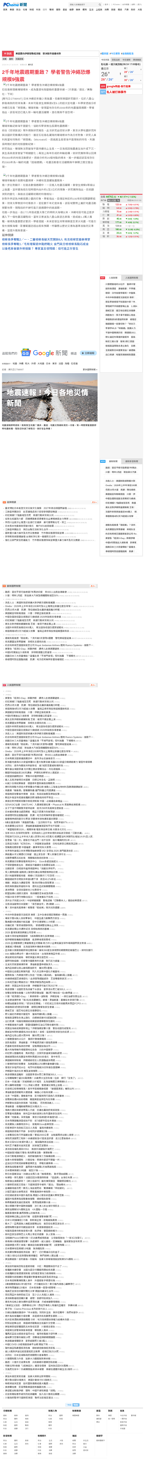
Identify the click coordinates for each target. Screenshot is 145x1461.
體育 (85, 9)
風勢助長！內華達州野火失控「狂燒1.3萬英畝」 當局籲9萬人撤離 (38, 975)
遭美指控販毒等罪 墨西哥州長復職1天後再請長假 (30, 1167)
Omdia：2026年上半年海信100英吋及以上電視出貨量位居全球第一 (39, 606)
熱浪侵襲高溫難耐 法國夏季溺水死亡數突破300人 (30, 1074)
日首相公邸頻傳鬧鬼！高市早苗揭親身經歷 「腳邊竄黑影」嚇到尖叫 (39, 1089)
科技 (38, 9)
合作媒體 (125, 5)
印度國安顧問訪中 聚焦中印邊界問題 (24, 776)
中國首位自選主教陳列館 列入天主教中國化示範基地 (32, 971)
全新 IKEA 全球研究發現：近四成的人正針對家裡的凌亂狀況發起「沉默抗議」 (44, 833)
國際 (45, 9)
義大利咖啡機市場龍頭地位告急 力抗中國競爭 (29, 1049)
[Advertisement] (50, 460)
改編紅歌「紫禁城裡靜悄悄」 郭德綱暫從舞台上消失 (31, 925)
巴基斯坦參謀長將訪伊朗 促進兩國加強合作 (27, 1046)
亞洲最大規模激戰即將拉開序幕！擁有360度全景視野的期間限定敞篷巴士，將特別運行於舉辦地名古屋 (57, 950)
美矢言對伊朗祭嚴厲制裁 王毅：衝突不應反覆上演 (30, 624)
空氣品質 (116, 60)
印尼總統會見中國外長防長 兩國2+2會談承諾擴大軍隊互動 (34, 1195)
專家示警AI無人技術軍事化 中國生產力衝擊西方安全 (32, 918)
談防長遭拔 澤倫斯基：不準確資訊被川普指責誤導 (31, 1042)
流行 (26, 1429)
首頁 (5, 9)
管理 (74, 1450)
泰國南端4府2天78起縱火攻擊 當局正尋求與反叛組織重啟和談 (37, 631)
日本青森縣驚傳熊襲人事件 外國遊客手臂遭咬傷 (30, 1280)
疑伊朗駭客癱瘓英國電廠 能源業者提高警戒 (27, 939)
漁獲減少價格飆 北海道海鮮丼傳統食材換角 (27, 946)
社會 (25, 9)
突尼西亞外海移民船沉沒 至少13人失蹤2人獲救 (29, 1295)
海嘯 (67, 363)
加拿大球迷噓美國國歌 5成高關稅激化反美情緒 (29, 936)
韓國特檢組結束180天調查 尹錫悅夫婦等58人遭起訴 (32, 772)
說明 (133, 5)
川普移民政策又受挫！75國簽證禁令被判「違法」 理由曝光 (35, 1184)
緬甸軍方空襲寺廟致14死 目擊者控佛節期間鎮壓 (30, 1337)
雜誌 (120, 9)
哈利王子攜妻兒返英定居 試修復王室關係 (26, 1145)
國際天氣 (123, 1425)
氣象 (122, 1411)
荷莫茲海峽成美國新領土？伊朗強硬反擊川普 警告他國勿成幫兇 (38, 1028)
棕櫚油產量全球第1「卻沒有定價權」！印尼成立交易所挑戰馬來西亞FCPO (43, 1003)
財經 (32, 9)
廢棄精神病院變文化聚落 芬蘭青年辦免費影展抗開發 (31, 819)
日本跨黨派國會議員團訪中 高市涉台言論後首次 (30, 758)
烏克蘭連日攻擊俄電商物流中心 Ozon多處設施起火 (31, 861)
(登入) (139, 5)
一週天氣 (123, 1419)
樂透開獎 (137, 60)
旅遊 (113, 9)
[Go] (99, 4)
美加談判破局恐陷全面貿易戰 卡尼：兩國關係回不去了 (33, 1266)
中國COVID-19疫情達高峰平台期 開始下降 (26, 1344)
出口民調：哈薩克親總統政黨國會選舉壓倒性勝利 (30, 1021)
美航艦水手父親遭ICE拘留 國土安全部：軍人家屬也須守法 (35, 854)
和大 (27, 363)
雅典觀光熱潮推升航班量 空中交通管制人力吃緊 (30, 922)
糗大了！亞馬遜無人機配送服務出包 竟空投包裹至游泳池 (34, 1223)
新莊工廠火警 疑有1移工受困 (119, 341)
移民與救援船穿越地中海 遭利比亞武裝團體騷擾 (30, 886)
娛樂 (78, 9)
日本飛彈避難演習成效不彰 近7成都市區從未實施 (30, 1121)
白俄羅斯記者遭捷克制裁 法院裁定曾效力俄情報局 (30, 1273)
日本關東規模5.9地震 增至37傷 (21, 1170)
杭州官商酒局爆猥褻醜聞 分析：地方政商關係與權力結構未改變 (37, 1319)
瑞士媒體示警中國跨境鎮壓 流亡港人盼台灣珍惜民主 (32, 1206)
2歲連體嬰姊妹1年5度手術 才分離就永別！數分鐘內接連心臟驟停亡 (40, 1284)
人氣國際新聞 (131, 278)
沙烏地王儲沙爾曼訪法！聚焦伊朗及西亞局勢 (27, 982)
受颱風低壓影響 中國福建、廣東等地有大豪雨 (28, 847)
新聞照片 (42, 1436)
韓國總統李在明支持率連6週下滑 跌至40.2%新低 (30, 879)
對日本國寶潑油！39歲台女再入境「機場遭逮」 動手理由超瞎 (36, 1174)
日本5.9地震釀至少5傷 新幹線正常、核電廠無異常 (31, 1220)
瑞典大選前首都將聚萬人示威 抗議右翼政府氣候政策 (32, 1110)
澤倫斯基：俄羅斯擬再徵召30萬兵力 (23, 1106)
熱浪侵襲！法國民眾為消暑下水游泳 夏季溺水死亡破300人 (35, 989)
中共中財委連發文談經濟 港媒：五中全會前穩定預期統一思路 (36, 915)
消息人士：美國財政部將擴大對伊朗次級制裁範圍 (30, 602)
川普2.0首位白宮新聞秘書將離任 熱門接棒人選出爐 (31, 1255)
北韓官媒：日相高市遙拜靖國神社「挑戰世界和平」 (31, 868)
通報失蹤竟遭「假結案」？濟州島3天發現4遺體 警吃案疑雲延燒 (38, 638)
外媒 (33, 363)
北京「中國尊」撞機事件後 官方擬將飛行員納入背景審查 (34, 1096)
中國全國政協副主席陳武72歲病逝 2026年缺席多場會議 (33, 617)
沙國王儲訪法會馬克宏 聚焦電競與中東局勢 (27, 1192)
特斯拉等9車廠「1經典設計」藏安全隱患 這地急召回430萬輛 (36, 1366)
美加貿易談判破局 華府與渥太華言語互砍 (26, 957)
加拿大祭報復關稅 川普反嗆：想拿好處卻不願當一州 (32, 1160)
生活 (91, 9)
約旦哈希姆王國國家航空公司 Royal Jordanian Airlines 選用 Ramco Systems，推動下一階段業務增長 (56, 645)
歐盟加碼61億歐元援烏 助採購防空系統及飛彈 (29, 893)
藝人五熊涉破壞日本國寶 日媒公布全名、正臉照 (30, 780)
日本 (48, 363)
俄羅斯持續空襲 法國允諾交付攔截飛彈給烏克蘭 (30, 1270)
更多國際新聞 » (90, 369)
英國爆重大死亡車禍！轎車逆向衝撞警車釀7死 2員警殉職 (34, 1245)
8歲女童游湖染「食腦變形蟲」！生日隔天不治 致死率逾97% (36, 822)
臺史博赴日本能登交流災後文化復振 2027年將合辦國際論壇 (36, 508)
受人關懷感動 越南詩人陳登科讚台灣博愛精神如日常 (31, 872)
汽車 (126, 9)
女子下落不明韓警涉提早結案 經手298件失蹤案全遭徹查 (34, 808)
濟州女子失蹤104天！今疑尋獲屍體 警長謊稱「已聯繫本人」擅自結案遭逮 (43, 900)
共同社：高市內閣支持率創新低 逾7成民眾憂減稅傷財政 (34, 765)
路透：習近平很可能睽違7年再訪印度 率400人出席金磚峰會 (36, 592)
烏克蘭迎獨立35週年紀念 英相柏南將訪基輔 (27, 929)
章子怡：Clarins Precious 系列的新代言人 (26, 1309)
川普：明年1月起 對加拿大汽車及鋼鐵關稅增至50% (31, 595)
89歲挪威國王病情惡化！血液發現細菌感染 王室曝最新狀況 (36, 978)
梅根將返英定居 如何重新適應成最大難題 (26, 1383)
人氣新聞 (109, 278)
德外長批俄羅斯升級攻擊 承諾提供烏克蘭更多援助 (31, 1316)
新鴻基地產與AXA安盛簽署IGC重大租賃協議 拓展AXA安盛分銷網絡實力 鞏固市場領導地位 (51, 762)
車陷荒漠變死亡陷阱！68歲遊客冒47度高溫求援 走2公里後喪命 (37, 1138)
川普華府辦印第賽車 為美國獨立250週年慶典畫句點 (32, 1064)
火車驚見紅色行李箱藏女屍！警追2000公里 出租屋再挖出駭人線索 (39, 1135)
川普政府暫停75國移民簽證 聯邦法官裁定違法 (29, 1398)
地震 (15, 363)
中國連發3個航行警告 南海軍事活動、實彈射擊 (28, 1152)
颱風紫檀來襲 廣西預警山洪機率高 (22, 1213)
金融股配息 (127, 54)
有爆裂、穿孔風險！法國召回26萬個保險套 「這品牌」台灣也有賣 (38, 1177)
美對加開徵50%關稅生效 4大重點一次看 (26, 1209)
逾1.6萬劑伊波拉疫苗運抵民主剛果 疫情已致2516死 (32, 1351)
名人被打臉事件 (116, 92)
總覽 (74, 1441)
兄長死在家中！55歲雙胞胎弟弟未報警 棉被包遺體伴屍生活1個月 (38, 1369)
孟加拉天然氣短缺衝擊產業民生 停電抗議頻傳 (29, 1163)
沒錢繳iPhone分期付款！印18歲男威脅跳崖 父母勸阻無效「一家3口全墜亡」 (44, 1238)
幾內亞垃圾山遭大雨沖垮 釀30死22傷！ (25, 1035)
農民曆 (104, 54)
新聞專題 (76, 1411)
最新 (5, 1416)
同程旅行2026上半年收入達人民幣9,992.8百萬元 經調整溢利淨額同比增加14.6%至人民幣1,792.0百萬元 (57, 836)
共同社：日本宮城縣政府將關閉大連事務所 (26, 1355)
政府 (133, 9)
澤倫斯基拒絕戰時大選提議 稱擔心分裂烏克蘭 (29, 1092)
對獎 (110, 1411)
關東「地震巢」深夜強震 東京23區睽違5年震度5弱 (31, 1117)
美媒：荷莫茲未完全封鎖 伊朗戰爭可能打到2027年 (31, 986)
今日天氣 (105, 60)
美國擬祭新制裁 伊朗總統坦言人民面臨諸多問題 (30, 1060)
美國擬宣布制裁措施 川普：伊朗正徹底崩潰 (27, 613)
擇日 (98, 1422)
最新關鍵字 (100, 1441)
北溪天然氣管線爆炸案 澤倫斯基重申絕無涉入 (29, 964)
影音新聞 (7, 1436)
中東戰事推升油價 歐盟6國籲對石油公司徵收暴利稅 (31, 1025)
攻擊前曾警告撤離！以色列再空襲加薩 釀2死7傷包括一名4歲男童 (38, 993)
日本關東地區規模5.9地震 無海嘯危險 (24, 1248)
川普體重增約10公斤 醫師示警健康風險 (124, 284)
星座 (65, 9)
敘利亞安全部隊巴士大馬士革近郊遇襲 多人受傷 (30, 1234)
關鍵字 (99, 1436)
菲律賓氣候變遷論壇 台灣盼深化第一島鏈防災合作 (30, 536)
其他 (26, 1444)
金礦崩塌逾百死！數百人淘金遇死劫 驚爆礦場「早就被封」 (35, 1188)
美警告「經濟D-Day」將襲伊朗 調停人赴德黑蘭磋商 (32, 649)
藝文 (85, 1444)
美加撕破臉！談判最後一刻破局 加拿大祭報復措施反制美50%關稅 (39, 1259)
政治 (18, 9)
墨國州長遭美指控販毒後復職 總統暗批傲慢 (27, 1199)
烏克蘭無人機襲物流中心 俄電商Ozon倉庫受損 (29, 1124)
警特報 (133, 1416)
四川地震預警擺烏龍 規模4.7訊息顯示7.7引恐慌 (29, 875)
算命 (98, 1416)
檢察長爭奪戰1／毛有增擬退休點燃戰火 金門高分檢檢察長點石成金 (45, 244)
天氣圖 (122, 1429)
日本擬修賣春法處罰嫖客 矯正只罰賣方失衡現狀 (30, 812)
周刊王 (30, 65)
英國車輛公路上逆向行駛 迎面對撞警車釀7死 (28, 1216)
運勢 (58, 9)
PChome (116, 5)
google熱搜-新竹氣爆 (119, 86)
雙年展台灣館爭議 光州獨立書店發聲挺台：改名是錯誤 (32, 769)
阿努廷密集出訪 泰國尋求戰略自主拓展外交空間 (30, 1323)
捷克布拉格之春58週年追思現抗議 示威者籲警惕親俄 (32, 1302)
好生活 (85, 1441)
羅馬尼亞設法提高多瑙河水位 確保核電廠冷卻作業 (31, 1334)
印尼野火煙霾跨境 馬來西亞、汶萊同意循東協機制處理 (33, 1053)
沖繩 (21, 363)
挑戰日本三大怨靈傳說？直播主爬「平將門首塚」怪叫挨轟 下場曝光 (40, 656)
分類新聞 (7, 1411)
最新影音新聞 (131, 461)
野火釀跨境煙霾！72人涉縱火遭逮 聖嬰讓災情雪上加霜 (33, 1085)
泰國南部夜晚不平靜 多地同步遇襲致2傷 (26, 1131)
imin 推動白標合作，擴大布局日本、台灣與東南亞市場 (32, 954)
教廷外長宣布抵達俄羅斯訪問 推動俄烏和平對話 (29, 797)
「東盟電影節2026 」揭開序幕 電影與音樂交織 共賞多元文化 (35, 829)
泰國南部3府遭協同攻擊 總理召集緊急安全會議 (29, 1007)
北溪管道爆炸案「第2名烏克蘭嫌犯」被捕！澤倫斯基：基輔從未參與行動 (42, 1000)
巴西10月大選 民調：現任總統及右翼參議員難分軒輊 (32, 610)
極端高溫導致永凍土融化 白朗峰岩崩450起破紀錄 (30, 1018)
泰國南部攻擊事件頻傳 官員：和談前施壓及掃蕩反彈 (32, 794)
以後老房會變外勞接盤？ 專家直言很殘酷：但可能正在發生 (40, 248)
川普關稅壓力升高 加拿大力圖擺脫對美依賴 (27, 1358)
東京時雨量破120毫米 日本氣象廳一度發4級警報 (30, 1287)
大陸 (140, 9)
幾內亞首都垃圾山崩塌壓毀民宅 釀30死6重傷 (28, 968)
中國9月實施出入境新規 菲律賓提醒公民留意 (28, 652)
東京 (54, 363)
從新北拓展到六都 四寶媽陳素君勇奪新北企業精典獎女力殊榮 (37, 519)
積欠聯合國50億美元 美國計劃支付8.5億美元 (28, 1380)
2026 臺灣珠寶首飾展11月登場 (20, 932)
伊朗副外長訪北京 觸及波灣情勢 (21, 1071)
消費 (107, 9)
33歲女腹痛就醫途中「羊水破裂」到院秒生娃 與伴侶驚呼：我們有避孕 (41, 1312)
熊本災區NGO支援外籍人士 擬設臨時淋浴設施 (29, 1142)
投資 (74, 1447)
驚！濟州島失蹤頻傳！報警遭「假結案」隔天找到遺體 (32, 907)
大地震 (41, 363)
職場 (51, 9)
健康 (71, 9)
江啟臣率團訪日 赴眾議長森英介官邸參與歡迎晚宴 (31, 512)
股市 (106, 5)
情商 (26, 1419)
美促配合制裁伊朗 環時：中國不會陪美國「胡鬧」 (31, 1390)
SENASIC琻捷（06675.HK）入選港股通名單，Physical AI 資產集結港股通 (42, 804)
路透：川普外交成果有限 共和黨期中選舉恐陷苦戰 (31, 1362)
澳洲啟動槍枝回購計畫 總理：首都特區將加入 (29, 1298)
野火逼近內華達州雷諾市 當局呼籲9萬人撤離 (28, 1014)
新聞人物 (52, 1411)
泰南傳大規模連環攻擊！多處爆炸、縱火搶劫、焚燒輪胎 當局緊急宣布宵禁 (43, 1241)
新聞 (4, 59)
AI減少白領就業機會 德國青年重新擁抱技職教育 (30, 783)
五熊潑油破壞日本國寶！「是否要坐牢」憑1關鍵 (29, 904)
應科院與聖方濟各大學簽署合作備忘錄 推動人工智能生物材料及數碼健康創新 (44, 787)
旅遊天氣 (123, 1422)
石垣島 (74, 363)
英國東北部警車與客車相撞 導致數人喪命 (26, 1330)
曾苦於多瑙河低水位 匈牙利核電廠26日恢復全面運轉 (32, 1067)
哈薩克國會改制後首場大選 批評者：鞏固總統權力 (31, 1231)
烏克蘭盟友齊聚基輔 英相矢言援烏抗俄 (124, 529)
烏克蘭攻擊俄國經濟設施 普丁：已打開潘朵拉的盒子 (32, 1252)
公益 (85, 1447)
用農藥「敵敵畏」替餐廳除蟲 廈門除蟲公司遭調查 (30, 790)
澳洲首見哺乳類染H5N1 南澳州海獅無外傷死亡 (29, 1149)
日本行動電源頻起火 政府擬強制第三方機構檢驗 (30, 1156)
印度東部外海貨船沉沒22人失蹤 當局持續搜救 (29, 1128)
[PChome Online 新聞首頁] (38, 4)
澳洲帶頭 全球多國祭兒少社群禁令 (23, 890)
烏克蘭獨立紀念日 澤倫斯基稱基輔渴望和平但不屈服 (32, 826)
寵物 (26, 1416)
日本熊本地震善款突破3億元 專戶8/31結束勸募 (29, 526)
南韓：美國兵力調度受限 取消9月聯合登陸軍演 (29, 883)
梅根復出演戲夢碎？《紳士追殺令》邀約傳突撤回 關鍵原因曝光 (38, 1181)
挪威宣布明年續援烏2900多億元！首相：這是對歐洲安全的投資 (37, 1032)
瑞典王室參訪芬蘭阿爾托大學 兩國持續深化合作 (29, 1291)
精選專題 (75, 1416)
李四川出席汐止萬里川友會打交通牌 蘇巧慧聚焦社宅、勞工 (35, 522)
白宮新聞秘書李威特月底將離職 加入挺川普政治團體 (32, 1394)
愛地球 (85, 1450)
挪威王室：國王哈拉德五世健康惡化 (122, 310)
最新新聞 (109, 461)
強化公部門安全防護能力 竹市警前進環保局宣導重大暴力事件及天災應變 (42, 540)
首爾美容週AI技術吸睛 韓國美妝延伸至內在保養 (30, 1099)
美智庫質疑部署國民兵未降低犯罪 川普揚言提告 (30, 1326)
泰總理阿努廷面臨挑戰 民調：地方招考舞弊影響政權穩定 (34, 659)
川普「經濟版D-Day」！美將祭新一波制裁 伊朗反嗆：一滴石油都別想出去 (43, 996)
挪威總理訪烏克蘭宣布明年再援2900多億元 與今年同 (32, 1057)
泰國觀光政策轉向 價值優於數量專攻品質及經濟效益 (31, 1277)
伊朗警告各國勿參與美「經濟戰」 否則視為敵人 (29, 1103)
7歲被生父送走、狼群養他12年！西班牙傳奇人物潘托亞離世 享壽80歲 (41, 1305)
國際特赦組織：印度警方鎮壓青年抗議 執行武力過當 (32, 961)
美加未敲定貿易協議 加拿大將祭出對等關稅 (27, 1376)
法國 (60, 363)
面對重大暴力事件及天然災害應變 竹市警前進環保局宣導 (34, 533)
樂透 (110, 1416)
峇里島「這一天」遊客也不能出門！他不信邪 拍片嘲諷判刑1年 (37, 840)
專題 (12, 9)
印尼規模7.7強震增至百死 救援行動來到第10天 (29, 515)
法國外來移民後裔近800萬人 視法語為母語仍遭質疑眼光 (34, 627)
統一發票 (111, 1419)
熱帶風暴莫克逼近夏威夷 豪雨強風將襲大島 (27, 1202)
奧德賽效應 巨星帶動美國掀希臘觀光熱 (25, 1387)
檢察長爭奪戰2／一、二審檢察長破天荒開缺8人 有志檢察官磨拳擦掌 (46, 239)
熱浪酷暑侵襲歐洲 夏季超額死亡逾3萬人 (26, 1341)
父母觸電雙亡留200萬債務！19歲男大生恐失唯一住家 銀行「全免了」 (41, 1078)
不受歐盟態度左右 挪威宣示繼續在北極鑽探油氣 (30, 865)
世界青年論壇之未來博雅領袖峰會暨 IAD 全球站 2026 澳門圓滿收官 (39, 851)
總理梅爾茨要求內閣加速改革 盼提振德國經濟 (29, 1227)
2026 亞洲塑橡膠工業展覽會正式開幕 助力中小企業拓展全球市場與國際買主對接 (45, 943)
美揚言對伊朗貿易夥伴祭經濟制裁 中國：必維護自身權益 (33, 801)
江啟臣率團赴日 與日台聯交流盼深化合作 (26, 529)
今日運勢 (115, 54)
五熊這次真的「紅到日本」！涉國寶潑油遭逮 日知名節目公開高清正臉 (41, 844)
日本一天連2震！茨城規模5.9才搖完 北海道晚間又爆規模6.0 (36, 1081)
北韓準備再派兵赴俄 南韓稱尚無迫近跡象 (26, 858)
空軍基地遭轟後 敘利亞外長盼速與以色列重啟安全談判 (33, 1113)
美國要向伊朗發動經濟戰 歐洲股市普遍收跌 (38, 53)
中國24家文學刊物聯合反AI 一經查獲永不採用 (29, 897)
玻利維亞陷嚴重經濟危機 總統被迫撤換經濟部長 (30, 1348)
